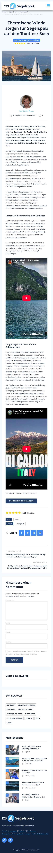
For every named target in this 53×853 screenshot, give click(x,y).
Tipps (9, 723)
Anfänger (11, 705)
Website (8, 642)
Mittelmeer (30, 714)
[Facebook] (10, 840)
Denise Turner (28, 111)
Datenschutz (6, 834)
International (24, 12)
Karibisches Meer (14, 714)
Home (4, 12)
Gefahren (11, 709)
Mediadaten (31, 831)
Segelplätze (12, 12)
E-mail (8, 632)
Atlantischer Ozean (26, 705)
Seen (16, 519)
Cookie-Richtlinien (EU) (40, 834)
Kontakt (5, 831)
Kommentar (10, 600)
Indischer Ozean (25, 709)
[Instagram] (4, 840)
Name (8, 623)
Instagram (20, 524)
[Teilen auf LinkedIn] (33, 533)
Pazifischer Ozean (14, 718)
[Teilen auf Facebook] (21, 533)
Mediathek (22, 831)
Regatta (29, 718)
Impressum (13, 831)
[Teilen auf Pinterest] (40, 533)
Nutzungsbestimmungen (21, 834)
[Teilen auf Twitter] (27, 533)
